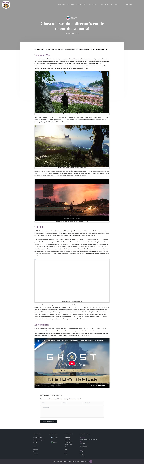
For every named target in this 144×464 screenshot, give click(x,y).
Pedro (81, 454)
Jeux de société (81, 4)
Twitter (34, 451)
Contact (35, 442)
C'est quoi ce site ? (38, 437)
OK (91, 461)
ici (74, 58)
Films (101, 4)
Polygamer (61, 4)
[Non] (142, 461)
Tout (116, 4)
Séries (107, 4)
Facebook (35, 454)
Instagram (35, 449)
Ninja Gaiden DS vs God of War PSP (89, 439)
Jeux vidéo (70, 4)
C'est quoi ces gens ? (38, 440)
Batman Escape (84, 446)
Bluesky (35, 447)
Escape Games (92, 4)
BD (112, 4)
